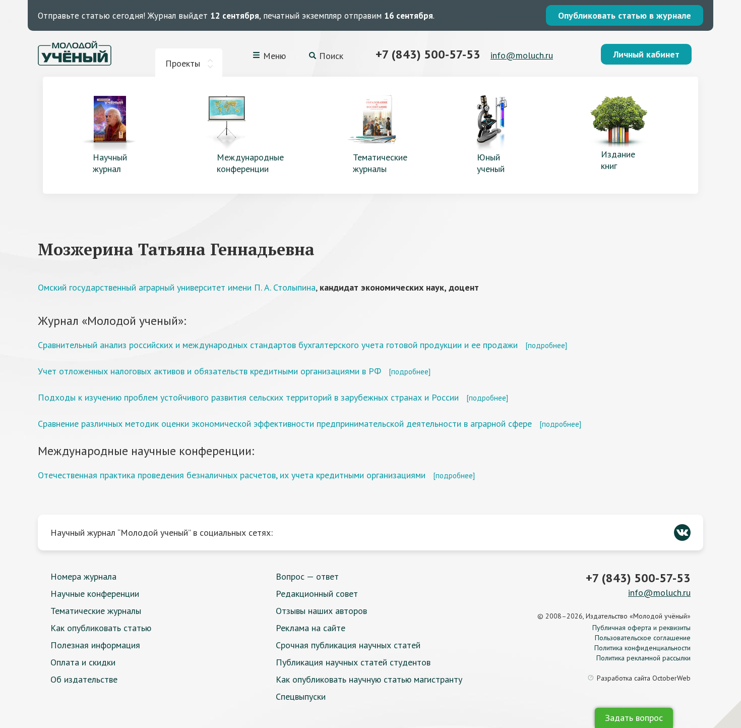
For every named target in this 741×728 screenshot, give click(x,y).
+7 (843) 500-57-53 (428, 54)
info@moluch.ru (521, 55)
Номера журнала (83, 576)
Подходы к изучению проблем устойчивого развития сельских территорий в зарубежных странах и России (248, 397)
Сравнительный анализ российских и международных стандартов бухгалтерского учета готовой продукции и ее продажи (278, 345)
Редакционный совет (317, 593)
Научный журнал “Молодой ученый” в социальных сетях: (161, 532)
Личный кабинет (646, 54)
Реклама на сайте (310, 628)
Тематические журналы (95, 611)
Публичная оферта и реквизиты (641, 627)
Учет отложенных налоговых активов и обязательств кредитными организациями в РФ (209, 371)
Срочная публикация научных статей (348, 645)
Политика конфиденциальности (642, 647)
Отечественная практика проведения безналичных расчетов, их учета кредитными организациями (231, 475)
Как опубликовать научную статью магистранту (369, 679)
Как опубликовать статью (100, 628)
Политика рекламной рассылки (643, 657)
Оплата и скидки (82, 662)
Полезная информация (95, 645)
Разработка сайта (644, 678)
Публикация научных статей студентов (353, 662)
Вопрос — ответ (307, 576)
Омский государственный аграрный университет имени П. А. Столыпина (177, 287)
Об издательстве (83, 679)
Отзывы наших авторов (321, 611)
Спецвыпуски (301, 696)
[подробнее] (546, 345)
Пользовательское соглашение (643, 637)
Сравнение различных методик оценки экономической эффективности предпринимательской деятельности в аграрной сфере (285, 423)
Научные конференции (94, 593)
